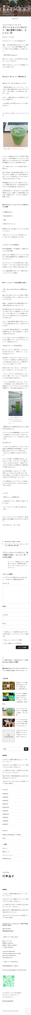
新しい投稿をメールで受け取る (13, 643)
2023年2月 (5, 804)
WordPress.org (6, 858)
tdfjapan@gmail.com (8, 930)
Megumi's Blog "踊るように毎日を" (13, 541)
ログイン (4, 848)
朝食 (12, 545)
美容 (15, 545)
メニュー (16, 18)
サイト (4, 623)
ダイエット (21, 544)
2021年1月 (5, 810)
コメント (5, 583)
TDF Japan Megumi (16, 24)
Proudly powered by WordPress (10, 1011)
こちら (13, 55)
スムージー (16, 544)
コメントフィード (7, 855)
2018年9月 (5, 817)
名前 (4, 606)
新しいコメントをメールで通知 (13, 640)
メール (5, 615)
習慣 (17, 545)
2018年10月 (5, 814)
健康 (9, 545)
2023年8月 (5, 797)
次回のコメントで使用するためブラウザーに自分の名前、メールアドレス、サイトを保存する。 (15, 634)
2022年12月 (5, 807)
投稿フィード (6, 851)
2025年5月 (5, 793)
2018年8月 (5, 821)
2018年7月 (5, 824)
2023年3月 (5, 800)
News (4, 838)
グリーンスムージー (9, 544)
